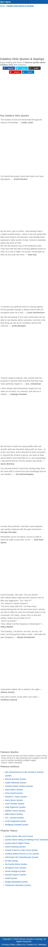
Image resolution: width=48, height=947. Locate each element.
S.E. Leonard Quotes (14, 818)
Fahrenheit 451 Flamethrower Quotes (21, 857)
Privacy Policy (9, 944)
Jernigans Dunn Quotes (15, 868)
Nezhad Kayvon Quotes (15, 875)
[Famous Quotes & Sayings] (5, 3)
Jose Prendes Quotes (14, 804)
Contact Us (32, 944)
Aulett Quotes (11, 878)
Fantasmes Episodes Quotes (18, 885)
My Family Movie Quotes (16, 864)
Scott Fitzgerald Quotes (15, 821)
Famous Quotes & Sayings (30, 939)
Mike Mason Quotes (14, 814)
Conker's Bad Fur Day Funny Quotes (21, 850)
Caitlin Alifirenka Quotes (15, 783)
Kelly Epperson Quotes (15, 807)
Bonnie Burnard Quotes (15, 779)
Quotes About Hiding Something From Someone (26, 840)
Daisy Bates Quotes (14, 790)
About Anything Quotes (15, 847)
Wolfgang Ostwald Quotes (16, 825)
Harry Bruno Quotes (14, 800)
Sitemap (42, 944)
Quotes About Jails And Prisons (19, 836)
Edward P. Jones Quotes (16, 797)
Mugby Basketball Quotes (16, 882)
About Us (21, 944)
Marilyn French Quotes (15, 811)
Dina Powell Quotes (14, 793)
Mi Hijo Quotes (11, 861)
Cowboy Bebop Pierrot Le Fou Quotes (22, 854)
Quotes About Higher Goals (17, 843)
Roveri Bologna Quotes (15, 871)
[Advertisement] (24, 31)
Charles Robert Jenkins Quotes (19, 786)
